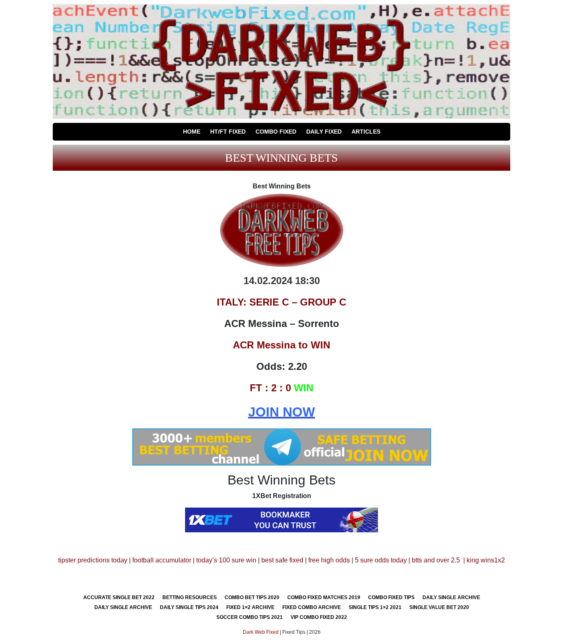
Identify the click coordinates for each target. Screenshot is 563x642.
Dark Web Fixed (261, 632)
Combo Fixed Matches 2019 (323, 597)
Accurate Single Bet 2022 (119, 597)
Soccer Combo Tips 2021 (249, 617)
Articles (366, 131)
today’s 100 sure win (226, 560)
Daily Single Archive (451, 597)
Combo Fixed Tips (391, 597)
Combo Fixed (276, 131)
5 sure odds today (381, 560)
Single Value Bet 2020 (439, 607)
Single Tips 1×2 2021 (375, 607)
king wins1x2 (486, 560)
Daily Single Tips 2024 (189, 607)
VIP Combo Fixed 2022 (319, 617)
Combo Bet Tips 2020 (252, 597)
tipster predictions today (92, 560)
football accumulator (161, 560)
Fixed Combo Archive (311, 607)
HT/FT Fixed (228, 131)
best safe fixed (282, 560)
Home (191, 131)
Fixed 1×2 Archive (250, 607)
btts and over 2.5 (436, 560)
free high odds (329, 560)
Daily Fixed (324, 131)
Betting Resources (189, 597)
